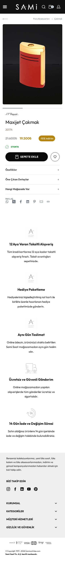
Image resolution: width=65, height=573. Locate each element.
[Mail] (41, 201)
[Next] (55, 64)
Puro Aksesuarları (41, 18)
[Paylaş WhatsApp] (7, 201)
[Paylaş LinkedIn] (27, 201)
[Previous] (9, 64)
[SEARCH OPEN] (44, 7)
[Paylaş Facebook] (20, 201)
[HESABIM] (58, 7)
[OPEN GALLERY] (32, 64)
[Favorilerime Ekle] (55, 156)
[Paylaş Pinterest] (34, 201)
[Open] (5, 6)
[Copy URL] (48, 201)
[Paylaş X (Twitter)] (14, 201)
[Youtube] (29, 489)
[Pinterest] (36, 489)
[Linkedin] (22, 489)
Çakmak (58, 18)
